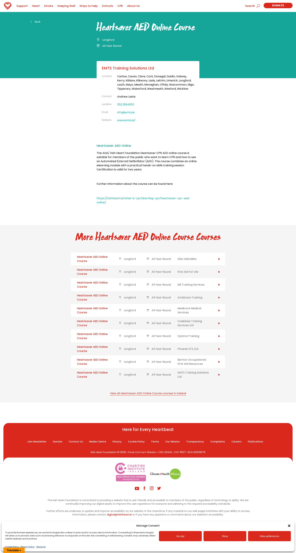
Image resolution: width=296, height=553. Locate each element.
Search (250, 6)
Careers (236, 441)
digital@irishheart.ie (119, 514)
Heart (36, 6)
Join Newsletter (36, 441)
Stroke (48, 6)
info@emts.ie (126, 112)
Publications (255, 441)
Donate (278, 5)
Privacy (117, 441)
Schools (107, 6)
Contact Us (76, 441)
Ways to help (88, 6)
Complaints (217, 441)
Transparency (195, 441)
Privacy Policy (28, 546)
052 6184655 (125, 104)
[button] (289, 525)
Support (22, 6)
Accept (180, 536)
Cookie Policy (12, 546)
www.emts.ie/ (126, 120)
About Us (41, 546)
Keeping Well (66, 6)
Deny (225, 536)
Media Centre (97, 441)
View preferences (269, 536)
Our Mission (172, 441)
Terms (155, 441)
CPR (120, 6)
